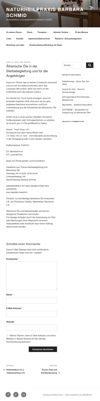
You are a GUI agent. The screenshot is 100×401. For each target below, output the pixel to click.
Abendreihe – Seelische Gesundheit (77, 104)
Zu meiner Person (14, 32)
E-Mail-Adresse (14, 308)
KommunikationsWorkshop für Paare (45, 45)
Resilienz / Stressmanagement (68, 38)
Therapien (42, 32)
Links (8, 38)
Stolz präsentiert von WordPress (78, 394)
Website (10, 321)
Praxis (29, 32)
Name (9, 294)
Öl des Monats (81, 32)
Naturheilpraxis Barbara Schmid (45, 12)
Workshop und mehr (15, 45)
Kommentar (12, 258)
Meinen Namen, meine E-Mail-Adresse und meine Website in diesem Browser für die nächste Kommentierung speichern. (31, 338)
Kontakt (19, 38)
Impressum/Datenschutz (39, 38)
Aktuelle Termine (60, 32)
